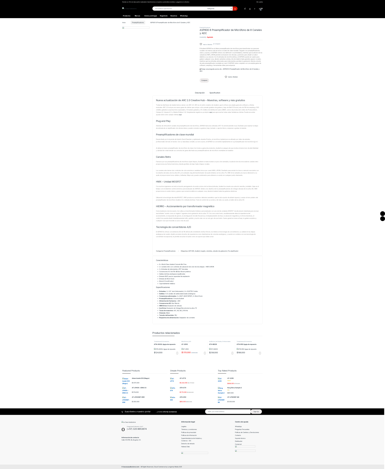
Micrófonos (184, 341)
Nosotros (173, 16)
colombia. (209, 251)
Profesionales (226, 341)
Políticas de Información (189, 435)
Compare (217, 44)
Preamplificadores (138, 22)
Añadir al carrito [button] (176, 353)
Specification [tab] (215, 93)
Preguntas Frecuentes (242, 429)
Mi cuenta (260, 2)
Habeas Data (185, 446)
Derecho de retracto (188, 443)
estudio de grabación (220, 251)
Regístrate (164, 16)
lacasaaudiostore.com (131, 467)
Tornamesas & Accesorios (161, 341)
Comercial (238, 444)
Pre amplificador (233, 251)
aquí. (180, 114)
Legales (183, 426)
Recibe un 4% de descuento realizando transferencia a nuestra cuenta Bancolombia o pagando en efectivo (155, 2)
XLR (190, 341)
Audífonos (212, 341)
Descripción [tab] (200, 93)
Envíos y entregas (150, 16)
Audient (197, 251)
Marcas (137, 16)
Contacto (238, 435)
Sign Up (256, 411)
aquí (210, 112)
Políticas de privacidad (188, 432)
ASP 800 (191, 251)
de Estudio (219, 341)
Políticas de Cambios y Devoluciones (247, 432)
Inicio (124, 22)
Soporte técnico (240, 438)
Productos (126, 16)
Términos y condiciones (189, 429)
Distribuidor (238, 441)
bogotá (203, 251)
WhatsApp (184, 16)
